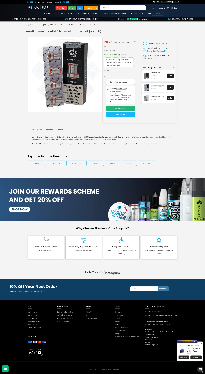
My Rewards (32, 312)
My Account (32, 315)
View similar (183, 357)
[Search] (143, 7)
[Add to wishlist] (134, 41)
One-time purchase (118, 82)
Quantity (107, 70)
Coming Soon (91, 8)
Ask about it (196, 357)
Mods (95, 13)
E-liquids (47, 13)
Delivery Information (65, 312)
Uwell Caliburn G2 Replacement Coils (158, 86)
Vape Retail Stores (35, 321)
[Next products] (173, 67)
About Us (89, 312)
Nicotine (146, 163)
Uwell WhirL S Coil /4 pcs (158, 97)
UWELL (52, 25)
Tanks (85, 13)
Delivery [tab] (61, 129)
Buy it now (120, 115)
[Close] (201, 3)
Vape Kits (60, 13)
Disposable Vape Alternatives (127, 337)
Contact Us (32, 318)
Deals (71, 8)
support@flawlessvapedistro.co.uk (162, 315)
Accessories (137, 13)
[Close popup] (201, 343)
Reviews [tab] (49, 129)
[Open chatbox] (200, 370)
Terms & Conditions (65, 318)
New (80, 8)
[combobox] (123, 7)
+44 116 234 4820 (155, 312)
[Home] (28, 25)
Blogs (148, 13)
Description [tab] (37, 129)
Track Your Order (35, 327)
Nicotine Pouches (119, 13)
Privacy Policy (91, 318)
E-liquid (36, 163)
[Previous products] (168, 67)
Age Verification (63, 321)
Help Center (32, 324)
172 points (156, 55)
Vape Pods (73, 13)
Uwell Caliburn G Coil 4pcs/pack (158, 72)
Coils (105, 13)
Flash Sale (61, 8)
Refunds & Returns (64, 315)
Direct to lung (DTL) (40, 25)
